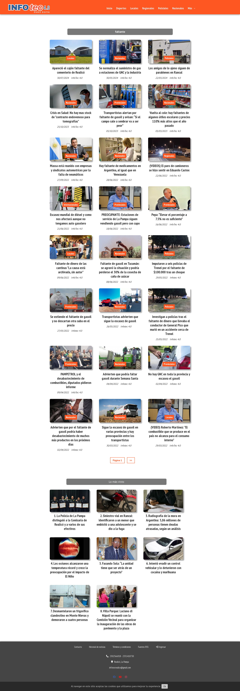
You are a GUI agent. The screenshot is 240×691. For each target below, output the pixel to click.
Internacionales (71, 204)
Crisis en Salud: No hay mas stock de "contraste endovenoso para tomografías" (70, 116)
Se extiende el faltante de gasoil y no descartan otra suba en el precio (70, 320)
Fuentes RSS (143, 646)
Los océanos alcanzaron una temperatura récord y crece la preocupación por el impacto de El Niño (69, 570)
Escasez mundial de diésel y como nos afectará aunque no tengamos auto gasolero (71, 218)
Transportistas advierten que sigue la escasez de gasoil (120, 318)
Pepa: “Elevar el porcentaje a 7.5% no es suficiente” (169, 216)
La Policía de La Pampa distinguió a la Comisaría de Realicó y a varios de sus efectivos (69, 522)
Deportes (121, 8)
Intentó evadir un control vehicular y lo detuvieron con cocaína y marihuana (163, 567)
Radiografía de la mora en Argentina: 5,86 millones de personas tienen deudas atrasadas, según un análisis (163, 522)
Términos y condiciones (121, 646)
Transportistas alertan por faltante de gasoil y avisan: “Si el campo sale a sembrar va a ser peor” (120, 119)
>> (131, 460)
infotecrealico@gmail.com (120, 667)
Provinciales (120, 102)
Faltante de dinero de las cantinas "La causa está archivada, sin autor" (70, 267)
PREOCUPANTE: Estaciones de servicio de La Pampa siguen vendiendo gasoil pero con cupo (120, 218)
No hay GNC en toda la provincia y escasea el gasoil (169, 376)
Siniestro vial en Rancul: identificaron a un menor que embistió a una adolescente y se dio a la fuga (116, 522)
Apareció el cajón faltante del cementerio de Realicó (70, 70)
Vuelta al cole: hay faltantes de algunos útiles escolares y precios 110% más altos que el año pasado (169, 119)
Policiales (163, 8)
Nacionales (178, 8)
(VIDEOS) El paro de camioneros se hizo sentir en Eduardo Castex (169, 167)
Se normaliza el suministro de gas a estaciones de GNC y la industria (120, 70)
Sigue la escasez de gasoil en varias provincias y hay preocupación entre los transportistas (120, 433)
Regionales (148, 8)
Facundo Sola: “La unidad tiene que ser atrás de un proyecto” (117, 567)
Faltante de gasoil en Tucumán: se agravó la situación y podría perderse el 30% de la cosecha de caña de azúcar (120, 270)
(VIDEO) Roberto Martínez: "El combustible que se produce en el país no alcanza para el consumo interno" (169, 433)
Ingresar (162, 646)
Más (190, 8)
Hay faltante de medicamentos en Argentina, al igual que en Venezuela (120, 170)
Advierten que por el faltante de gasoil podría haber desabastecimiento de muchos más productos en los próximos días (70, 436)
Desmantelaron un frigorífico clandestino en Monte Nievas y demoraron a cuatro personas (69, 615)
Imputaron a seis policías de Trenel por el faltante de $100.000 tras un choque (169, 267)
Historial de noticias (97, 646)
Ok (164, 686)
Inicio (109, 8)
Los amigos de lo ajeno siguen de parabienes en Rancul (169, 70)
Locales (134, 8)
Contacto (78, 646)
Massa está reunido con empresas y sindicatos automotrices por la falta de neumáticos (71, 170)
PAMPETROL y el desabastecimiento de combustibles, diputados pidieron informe (70, 380)
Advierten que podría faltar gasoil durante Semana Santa (120, 376)
